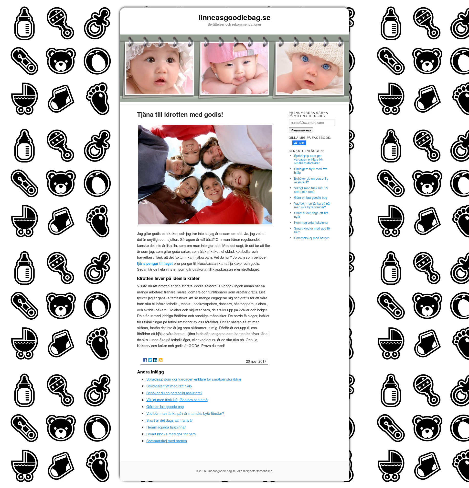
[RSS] (160, 360)
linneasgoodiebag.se (235, 17)
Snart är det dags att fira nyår (169, 420)
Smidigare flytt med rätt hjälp (169, 385)
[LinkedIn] (155, 360)
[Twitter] (150, 360)
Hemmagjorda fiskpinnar (166, 427)
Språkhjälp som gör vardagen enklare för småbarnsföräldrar (193, 379)
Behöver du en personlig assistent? (174, 392)
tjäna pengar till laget (155, 263)
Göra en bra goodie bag (165, 406)
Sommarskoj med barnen (166, 440)
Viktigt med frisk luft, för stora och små (177, 399)
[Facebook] (145, 360)
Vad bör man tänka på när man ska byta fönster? (185, 413)
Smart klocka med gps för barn (171, 433)
